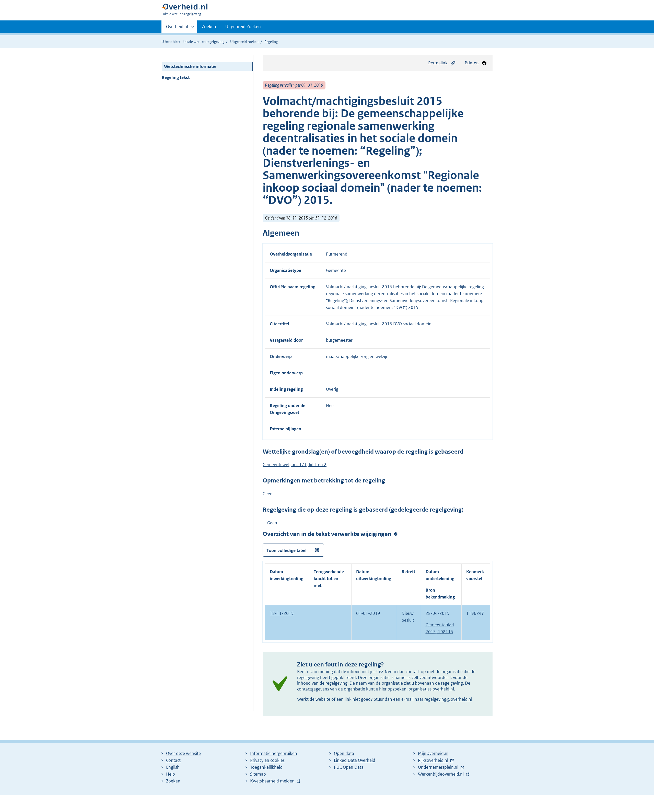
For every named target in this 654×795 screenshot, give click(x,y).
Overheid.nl (177, 28)
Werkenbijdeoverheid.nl (441, 774)
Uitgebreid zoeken (244, 41)
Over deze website (183, 753)
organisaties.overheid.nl (431, 689)
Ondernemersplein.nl (438, 767)
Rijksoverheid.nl (433, 760)
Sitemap (258, 774)
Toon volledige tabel (286, 550)
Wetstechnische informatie (190, 66)
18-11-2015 (282, 613)
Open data (344, 753)
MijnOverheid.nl (433, 753)
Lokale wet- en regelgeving (203, 41)
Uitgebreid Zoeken (243, 26)
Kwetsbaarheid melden (272, 781)
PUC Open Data (349, 767)
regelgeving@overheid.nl (448, 699)
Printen (472, 63)
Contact (173, 760)
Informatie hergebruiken (273, 753)
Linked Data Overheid (354, 760)
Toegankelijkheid (266, 767)
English (173, 767)
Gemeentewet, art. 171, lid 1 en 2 (294, 464)
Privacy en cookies (267, 760)
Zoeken (209, 26)
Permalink (438, 63)
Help (170, 774)
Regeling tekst (176, 77)
